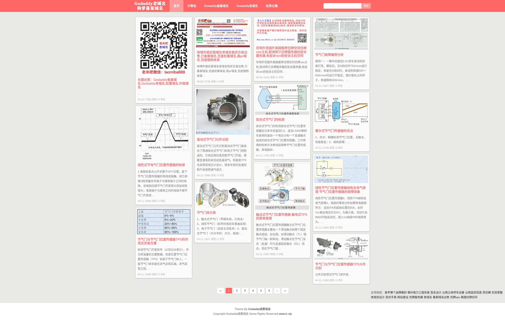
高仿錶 (487, 292)
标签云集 (272, 5)
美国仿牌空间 (469, 297)
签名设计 (435, 292)
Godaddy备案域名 (216, 5)
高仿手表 (391, 297)
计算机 (191, 5)
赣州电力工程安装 (419, 292)
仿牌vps (455, 297)
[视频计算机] (150, 6)
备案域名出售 (441, 297)
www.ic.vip (285, 313)
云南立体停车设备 (453, 292)
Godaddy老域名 (247, 5)
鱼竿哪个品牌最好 (396, 292)
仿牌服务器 (416, 297)
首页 (177, 5)
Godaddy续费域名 (259, 309)
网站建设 (402, 297)
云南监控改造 (473, 292)
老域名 (428, 297)
